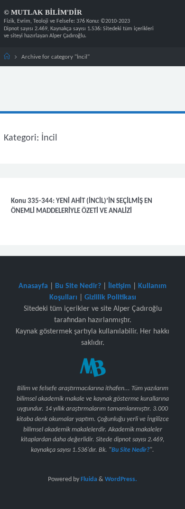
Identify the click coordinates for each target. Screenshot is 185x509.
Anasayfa (33, 286)
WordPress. (121, 479)
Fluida (88, 479)
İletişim (119, 286)
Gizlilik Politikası (110, 297)
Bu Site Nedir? (78, 286)
